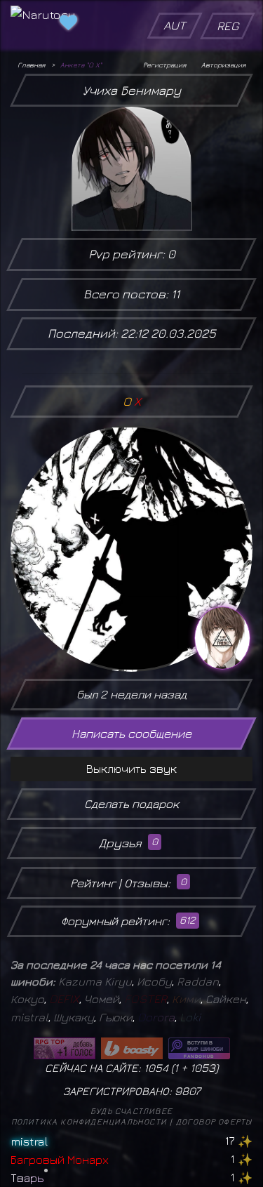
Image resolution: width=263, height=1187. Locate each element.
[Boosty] (132, 1048)
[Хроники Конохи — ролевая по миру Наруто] (199, 1048)
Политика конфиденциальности (89, 1121)
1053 (202, 1068)
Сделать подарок (131, 804)
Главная (31, 64)
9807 (188, 1091)
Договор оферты (214, 1121)
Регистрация (164, 64)
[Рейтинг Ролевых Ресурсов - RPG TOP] (64, 1048)
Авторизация (223, 64)
